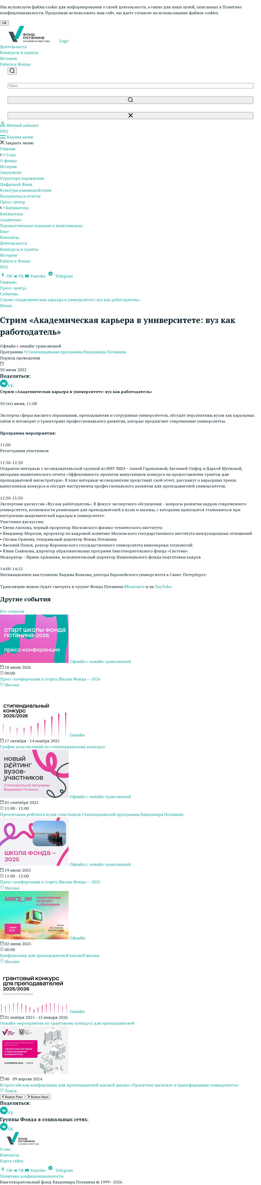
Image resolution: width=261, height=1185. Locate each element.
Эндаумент (11, 172)
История (8, 166)
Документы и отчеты (20, 196)
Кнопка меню (19, 137)
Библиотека (11, 214)
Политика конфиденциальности (31, 1176)
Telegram (63, 276)
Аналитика (10, 219)
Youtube (38, 276)
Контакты (9, 237)
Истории (8, 58)
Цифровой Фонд (16, 184)
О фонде (8, 160)
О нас (5, 1149)
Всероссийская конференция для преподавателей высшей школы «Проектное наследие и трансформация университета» (119, 1085)
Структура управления (22, 178)
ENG (4, 131)
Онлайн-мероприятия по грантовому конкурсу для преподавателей (67, 1023)
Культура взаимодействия (25, 190)
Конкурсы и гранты (19, 52)
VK (21, 276)
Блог (4, 231)
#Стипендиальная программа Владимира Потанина (75, 352)
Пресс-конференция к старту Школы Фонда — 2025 (50, 882)
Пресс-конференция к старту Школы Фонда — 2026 (50, 679)
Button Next (39, 1097)
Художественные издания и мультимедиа (41, 225)
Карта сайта (11, 1161)
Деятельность (13, 46)
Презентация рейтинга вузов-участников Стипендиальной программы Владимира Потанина (91, 814)
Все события (12, 611)
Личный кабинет (22, 125)
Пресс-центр (12, 202)
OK (4, 23)
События (8, 294)
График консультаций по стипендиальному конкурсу (52, 746)
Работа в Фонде (15, 64)
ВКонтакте (134, 586)
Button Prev (13, 1097)
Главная (8, 148)
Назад (6, 305)
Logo (63, 41)
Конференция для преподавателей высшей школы (49, 955)
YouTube (163, 586)
